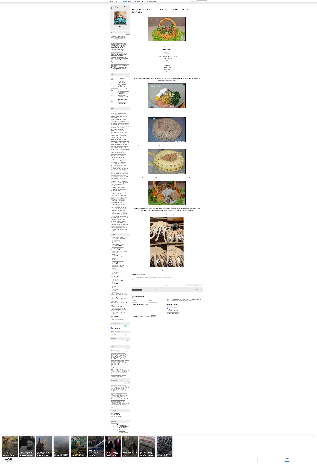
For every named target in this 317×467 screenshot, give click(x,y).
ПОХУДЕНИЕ (114, 315)
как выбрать (123, 154)
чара (112, 407)
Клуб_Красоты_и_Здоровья (117, 365)
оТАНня (121, 369)
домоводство (122, 141)
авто (117, 111)
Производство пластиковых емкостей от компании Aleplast (118, 37)
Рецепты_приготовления (117, 372)
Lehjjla (125, 386)
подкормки (124, 189)
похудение (117, 195)
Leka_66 (113, 387)
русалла (125, 372)
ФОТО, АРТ (113, 316)
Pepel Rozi (111, 8)
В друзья (121, 26)
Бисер (113, 290)
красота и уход (119, 163)
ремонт (113, 202)
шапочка (119, 227)
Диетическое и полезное (117, 261)
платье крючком (120, 187)
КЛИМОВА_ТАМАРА (116, 364)
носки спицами (120, 182)
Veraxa (124, 388)
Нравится (191, 285)
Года (123, 361)
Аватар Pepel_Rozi (120, 17)
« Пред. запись (158, 289)
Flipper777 (117, 355)
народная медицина (116, 181)
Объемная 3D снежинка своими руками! (123, 96)
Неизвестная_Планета (116, 416)
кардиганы (120, 157)
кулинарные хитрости (120, 167)
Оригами (114, 287)
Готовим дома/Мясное (142, 274)
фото (117, 224)
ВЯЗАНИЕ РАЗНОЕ (116, 241)
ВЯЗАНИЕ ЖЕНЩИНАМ (117, 238)
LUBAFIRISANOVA (118, 356)
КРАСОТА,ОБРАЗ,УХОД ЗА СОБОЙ (119, 294)
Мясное (113, 259)
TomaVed (121, 388)
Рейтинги (138, 1)
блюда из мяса (158, 277)
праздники (122, 195)
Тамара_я (113, 376)
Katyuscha (124, 385)
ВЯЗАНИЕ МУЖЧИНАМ (117, 247)
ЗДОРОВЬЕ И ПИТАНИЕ (117, 275)
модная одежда (119, 176)
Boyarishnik (113, 354)
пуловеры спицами (118, 200)
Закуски (113, 254)
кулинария (115, 165)
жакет (116, 142)
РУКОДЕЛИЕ (114, 276)
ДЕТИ (112, 313)
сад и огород (122, 204)
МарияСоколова (115, 400)
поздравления (123, 190)
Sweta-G (122, 358)
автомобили (120, 111)
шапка (118, 226)
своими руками (116, 210)
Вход (130, 1)
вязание (114, 118)
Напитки (114, 268)
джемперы (114, 139)
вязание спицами (117, 129)
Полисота (121, 370)
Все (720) (127, 348)
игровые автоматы (117, 149)
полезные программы (115, 192)
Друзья (117, 6)
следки (124, 210)
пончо (124, 193)
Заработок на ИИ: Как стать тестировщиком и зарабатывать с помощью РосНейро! (119, 51)
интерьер (122, 152)
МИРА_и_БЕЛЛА (115, 369)
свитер (113, 207)
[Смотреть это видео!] (114, 80)
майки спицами (118, 172)
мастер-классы (115, 175)
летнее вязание (115, 168)
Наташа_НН (122, 400)
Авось (145, 1)
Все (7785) (127, 382)
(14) (127, 99)
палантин (118, 185)
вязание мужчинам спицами (123, 123)
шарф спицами (123, 229)
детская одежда (115, 134)
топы (118, 217)
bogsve (123, 353)
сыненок (124, 375)
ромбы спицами (125, 202)
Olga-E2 (124, 357)
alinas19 (113, 353)
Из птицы (114, 258)
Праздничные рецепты (117, 265)
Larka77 (121, 386)
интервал (124, 404)
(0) (127, 37)
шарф (118, 229)
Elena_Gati (113, 385)
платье (113, 187)
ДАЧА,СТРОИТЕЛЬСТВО (117, 308)
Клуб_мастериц (114, 367)
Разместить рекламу (286, 462)
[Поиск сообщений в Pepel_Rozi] (125, 326)
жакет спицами (124, 142)
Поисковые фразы (123, 432)
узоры (119, 221)
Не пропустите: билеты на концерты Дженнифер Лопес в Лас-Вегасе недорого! (120, 65)
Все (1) (128, 340)
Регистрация (124, 1)
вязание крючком (117, 121)
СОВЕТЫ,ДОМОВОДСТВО (117, 293)
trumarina (127, 392)
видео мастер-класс (122, 116)
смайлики (145, 304)
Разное (113, 252)
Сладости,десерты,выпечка (118, 251)
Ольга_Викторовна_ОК (116, 401)
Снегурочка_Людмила (116, 375)
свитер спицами (121, 207)
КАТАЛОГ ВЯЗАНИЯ (116, 237)
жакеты (113, 144)
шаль (123, 224)
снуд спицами (125, 212)
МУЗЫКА (113, 318)
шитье (113, 230)
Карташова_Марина (116, 396)
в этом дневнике (116, 328)
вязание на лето (115, 124)
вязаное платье (120, 132)
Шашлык (114, 270)
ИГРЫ (112, 297)
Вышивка (114, 283)
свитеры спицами (121, 208)
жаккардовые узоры (115, 146)
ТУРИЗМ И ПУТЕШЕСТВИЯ (117, 309)
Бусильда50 (118, 361)
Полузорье (126, 370)
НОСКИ (113, 111)
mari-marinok (124, 390)
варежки (117, 114)
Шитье (113, 278)
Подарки (114, 286)
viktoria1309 (117, 360)
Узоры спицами (115, 245)
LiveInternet (113, 1)
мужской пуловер (121, 179)
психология (113, 197)
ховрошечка (119, 376)
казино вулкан (115, 154)
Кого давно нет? (115, 352)
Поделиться (197, 285)
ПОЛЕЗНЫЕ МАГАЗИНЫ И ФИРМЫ (119, 304)
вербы (127, 403)
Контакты (287, 461)
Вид (194, 1)
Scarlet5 (113, 358)
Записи (112, 6)
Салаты (114, 255)
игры (117, 152)
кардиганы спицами (118, 159)
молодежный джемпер (121, 178)
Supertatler (117, 358)
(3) (126, 93)
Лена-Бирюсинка (123, 367)
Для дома (114, 279)
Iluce (121, 355)
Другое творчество (116, 280)
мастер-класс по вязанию (119, 173)
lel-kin (126, 355)
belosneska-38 (118, 353)
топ (125, 216)
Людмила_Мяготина (116, 368)
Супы (113, 269)
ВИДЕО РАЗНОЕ (115, 310)
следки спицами (115, 212)
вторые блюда (150, 277)
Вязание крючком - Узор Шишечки (123, 101)
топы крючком (122, 217)
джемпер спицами (117, 137)
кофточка (123, 160)
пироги (121, 185)
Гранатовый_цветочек (116, 395)
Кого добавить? (123, 352)
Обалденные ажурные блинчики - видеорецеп (123, 91)
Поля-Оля (113, 371)
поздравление (115, 190)
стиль (112, 342)
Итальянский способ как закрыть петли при (123, 80)
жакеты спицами (121, 144)
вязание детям (121, 119)
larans (123, 355)
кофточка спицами (117, 162)
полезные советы (117, 193)
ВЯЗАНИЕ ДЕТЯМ (116, 244)
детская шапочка (123, 134)
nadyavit (116, 392)
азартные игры (116, 113)
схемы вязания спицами (120, 214)
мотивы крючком (114, 179)
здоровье (123, 147)
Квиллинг (114, 289)
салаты (118, 205)
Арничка (122, 360)
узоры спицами (122, 223)
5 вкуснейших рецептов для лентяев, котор (122, 85)
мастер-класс (125, 172)
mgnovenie (113, 357)
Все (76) (128, 34)
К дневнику (166, 289)
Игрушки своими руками (117, 285)
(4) (126, 82)
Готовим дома (114, 249)
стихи (112, 213)
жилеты (121, 146)
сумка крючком (124, 213)
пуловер (119, 197)
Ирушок (118, 363)
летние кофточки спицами (122, 169)
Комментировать (137, 289)
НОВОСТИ (113, 301)
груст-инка (113, 404)
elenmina (117, 389)
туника (119, 219)
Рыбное (114, 262)
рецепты (118, 202)
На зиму (114, 263)
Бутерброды (115, 272)
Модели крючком (116, 242)
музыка (126, 179)
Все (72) (128, 76)
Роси (123, 401)
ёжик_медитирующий (116, 393)
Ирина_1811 (125, 395)
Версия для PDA (286, 459)
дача (125, 132)
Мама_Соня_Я (124, 368)
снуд (120, 212)
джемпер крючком (122, 135)
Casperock (119, 354)
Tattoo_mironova (115, 388)
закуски (118, 147)
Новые (199, 289)
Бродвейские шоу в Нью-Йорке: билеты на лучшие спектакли (119, 58)
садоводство (113, 205)
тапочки (113, 216)
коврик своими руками (115, 160)
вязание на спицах (122, 126)
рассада (127, 200)
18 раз (139, 279)
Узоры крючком (115, 248)
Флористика (114, 292)
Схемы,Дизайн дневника (117, 319)
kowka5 (121, 389)
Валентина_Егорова (116, 394)
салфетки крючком (124, 205)
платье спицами (116, 189)
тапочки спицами (120, 216)
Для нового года (115, 282)
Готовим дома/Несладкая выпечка (145, 275)
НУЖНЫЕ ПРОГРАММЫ (117, 312)
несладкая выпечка (167, 277)
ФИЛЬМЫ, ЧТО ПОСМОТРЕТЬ (118, 302)
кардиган (114, 155)
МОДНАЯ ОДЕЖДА (115, 306)
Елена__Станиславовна (122, 362)
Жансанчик (113, 363)
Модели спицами (116, 240)
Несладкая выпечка (116, 266)
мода (120, 175)
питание (125, 185)
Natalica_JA (119, 357)
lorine (112, 356)
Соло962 (124, 403)
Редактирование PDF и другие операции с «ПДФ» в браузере (118, 43)
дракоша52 (113, 362)
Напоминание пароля (153, 302)
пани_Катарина (115, 370)
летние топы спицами (116, 170)
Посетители (122, 431)
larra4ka (113, 390)
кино (126, 159)
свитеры (113, 208)
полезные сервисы (124, 192)
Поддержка (192, 1)
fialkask (112, 355)
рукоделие (114, 204)
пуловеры (121, 199)
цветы (120, 224)
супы (112, 214)
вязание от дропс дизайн (117, 127)
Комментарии (123, 6)
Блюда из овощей (116, 256)
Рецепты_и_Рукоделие (121, 371)
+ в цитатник (151, 15)
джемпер (114, 135)
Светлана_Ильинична (116, 373)
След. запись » (173, 289)
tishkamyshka (121, 392)
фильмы (113, 224)
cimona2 (124, 354)
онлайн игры (116, 184)
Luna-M (124, 356)
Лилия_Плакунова (115, 397)
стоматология (117, 213)
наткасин (113, 405)
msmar (112, 392)
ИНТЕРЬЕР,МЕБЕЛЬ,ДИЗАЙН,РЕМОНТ (120, 298)
